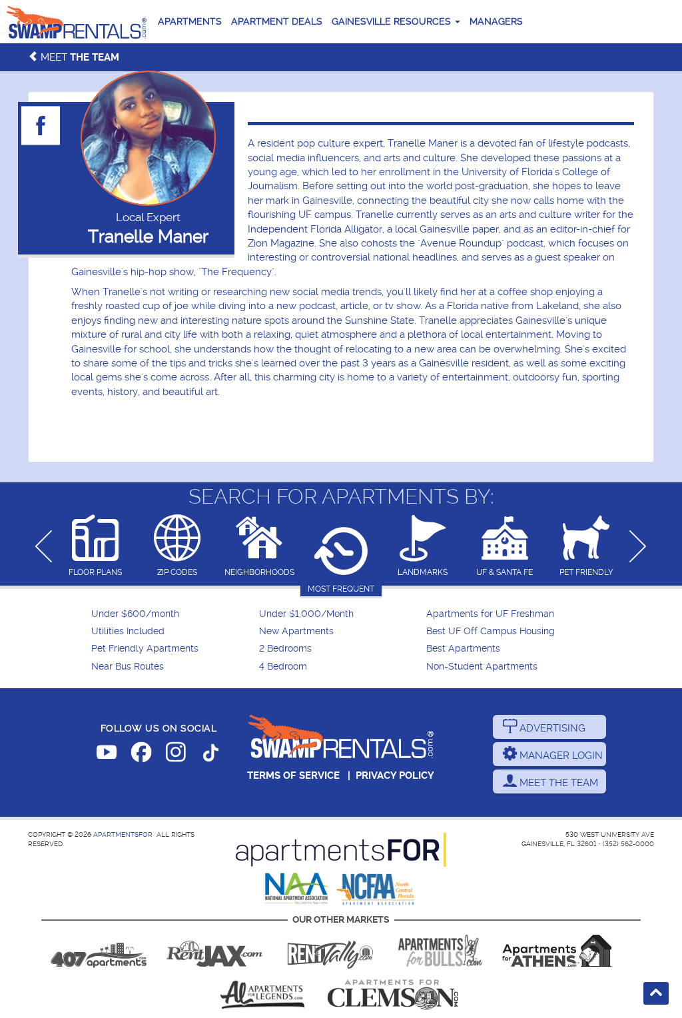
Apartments (190, 21)
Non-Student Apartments (481, 666)
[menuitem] (173, 614)
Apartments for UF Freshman (490, 614)
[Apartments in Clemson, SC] (393, 995)
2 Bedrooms (285, 648)
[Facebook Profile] (41, 125)
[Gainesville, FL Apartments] (76, 21)
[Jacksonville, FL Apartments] (214, 951)
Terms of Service (293, 775)
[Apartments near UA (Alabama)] (262, 995)
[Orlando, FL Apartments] (99, 951)
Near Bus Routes (127, 666)
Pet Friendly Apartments (144, 648)
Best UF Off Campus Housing (490, 631)
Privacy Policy (395, 775)
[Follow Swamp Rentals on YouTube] (106, 755)
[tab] (96, 547)
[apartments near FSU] (330, 951)
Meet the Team (557, 783)
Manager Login (560, 756)
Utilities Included (128, 631)
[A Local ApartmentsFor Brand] (340, 849)
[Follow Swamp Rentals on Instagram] (176, 755)
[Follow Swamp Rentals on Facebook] (141, 755)
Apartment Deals (276, 21)
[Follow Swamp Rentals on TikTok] (210, 755)
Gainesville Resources (393, 21)
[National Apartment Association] (297, 889)
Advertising (551, 728)
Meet (78, 57)
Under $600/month (135, 614)
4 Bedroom (283, 666)
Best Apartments (463, 648)
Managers (496, 21)
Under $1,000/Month (306, 614)
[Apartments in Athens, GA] (556, 951)
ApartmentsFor (123, 834)
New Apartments (296, 631)
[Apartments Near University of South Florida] (440, 951)
